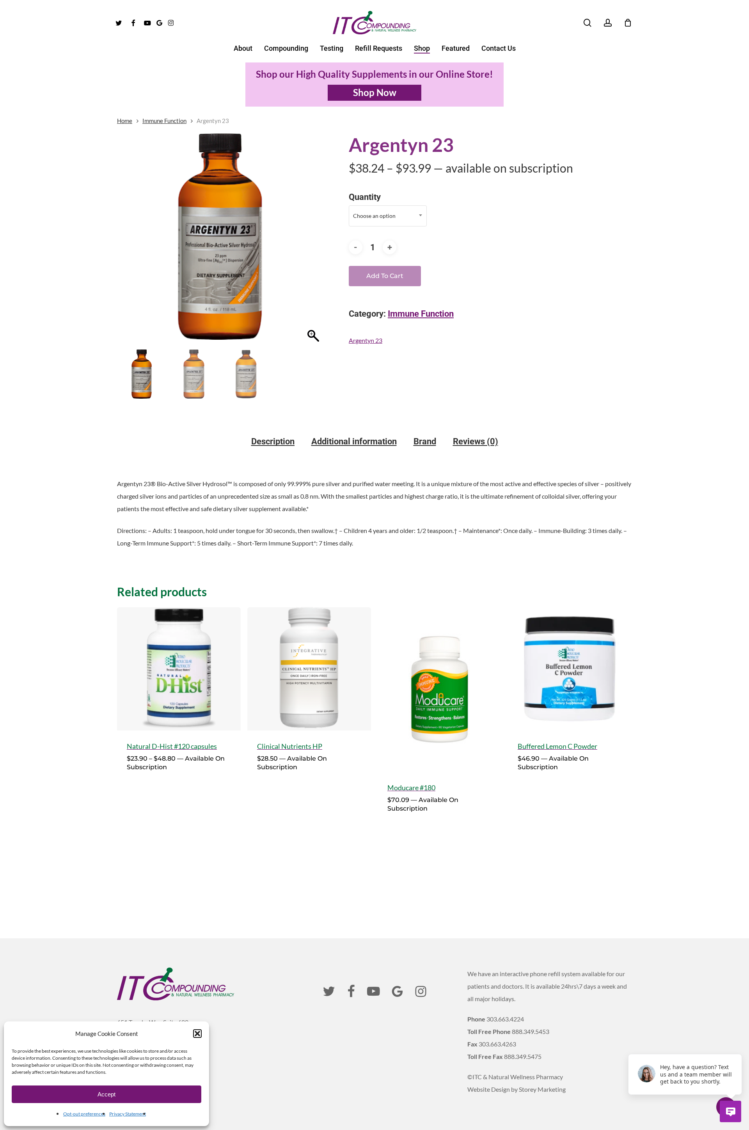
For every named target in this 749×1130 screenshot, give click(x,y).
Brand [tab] (425, 441)
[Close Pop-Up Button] (737, 1045)
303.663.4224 (505, 1019)
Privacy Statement (127, 1114)
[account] (607, 23)
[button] (197, 1033)
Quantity (365, 197)
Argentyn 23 (365, 340)
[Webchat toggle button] (730, 1111)
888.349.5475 (522, 1056)
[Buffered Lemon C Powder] (570, 669)
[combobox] (388, 215)
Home (124, 120)
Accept (106, 1094)
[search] (587, 23)
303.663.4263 (497, 1044)
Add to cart (384, 276)
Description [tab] (273, 441)
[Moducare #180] (439, 689)
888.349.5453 (530, 1031)
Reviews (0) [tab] (475, 441)
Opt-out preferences (84, 1114)
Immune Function (164, 120)
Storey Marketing (542, 1089)
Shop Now (374, 92)
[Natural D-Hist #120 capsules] (179, 669)
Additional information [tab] (354, 441)
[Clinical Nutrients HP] (309, 669)
